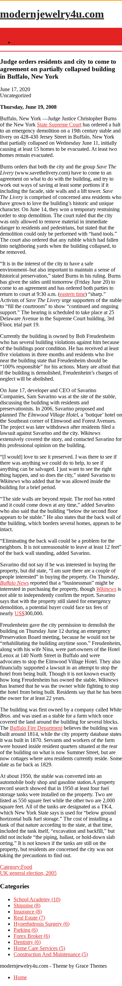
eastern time (72, 294)
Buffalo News (14, 583)
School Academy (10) (37, 899)
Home (20, 42)
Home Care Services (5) (39, 948)
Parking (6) (26, 930)
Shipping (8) (27, 905)
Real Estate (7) (29, 918)
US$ (19, 613)
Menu (6, 31)
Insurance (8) (28, 911)
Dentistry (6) (27, 942)
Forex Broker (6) (32, 936)
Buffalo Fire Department (36, 728)
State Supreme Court (59, 124)
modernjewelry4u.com (52, 14)
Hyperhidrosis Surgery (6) (41, 924)
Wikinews (106, 589)
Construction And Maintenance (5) (51, 954)
